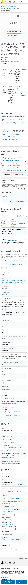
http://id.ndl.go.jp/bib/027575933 (11, 412)
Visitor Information (22, 222)
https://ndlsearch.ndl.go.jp (9, 403)
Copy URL (9, 131)
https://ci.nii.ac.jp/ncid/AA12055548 (11, 447)
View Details (23, 94)
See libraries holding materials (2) (14, 123)
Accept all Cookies (21, 582)
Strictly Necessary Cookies (8, 581)
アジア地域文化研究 (9, 6)
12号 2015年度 (15, 8)
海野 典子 (4, 294)
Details (6, 577)
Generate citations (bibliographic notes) (13, 134)
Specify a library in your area (14, 170)
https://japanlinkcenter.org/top (10, 520)
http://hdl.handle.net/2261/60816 (11, 491)
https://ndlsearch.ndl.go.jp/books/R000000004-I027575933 (14, 502)
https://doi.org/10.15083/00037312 (11, 433)
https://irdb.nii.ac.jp (7, 457)
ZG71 (3, 377)
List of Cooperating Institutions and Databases (11, 161)
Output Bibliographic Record (11, 137)
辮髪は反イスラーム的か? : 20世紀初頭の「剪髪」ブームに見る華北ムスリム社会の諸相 (13, 281)
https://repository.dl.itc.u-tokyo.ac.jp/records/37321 (14, 495)
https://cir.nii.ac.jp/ (7, 511)
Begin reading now (15, 35)
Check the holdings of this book (16, 201)
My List (4, 131)
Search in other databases (10, 139)
